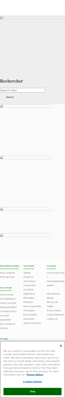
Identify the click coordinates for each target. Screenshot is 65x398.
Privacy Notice (54, 310)
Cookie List (52, 319)
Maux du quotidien (32, 306)
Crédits (50, 306)
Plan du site (52, 302)
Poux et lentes (30, 315)
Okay (32, 391)
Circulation (28, 289)
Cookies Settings (32, 381)
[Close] (61, 346)
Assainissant (29, 285)
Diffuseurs (28, 302)
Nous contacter (7, 273)
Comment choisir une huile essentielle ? (8, 315)
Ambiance (28, 277)
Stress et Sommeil (32, 323)
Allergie (27, 273)
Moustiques (29, 310)
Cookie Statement (55, 315)
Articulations (29, 281)
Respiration (28, 319)
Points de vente (7, 277)
